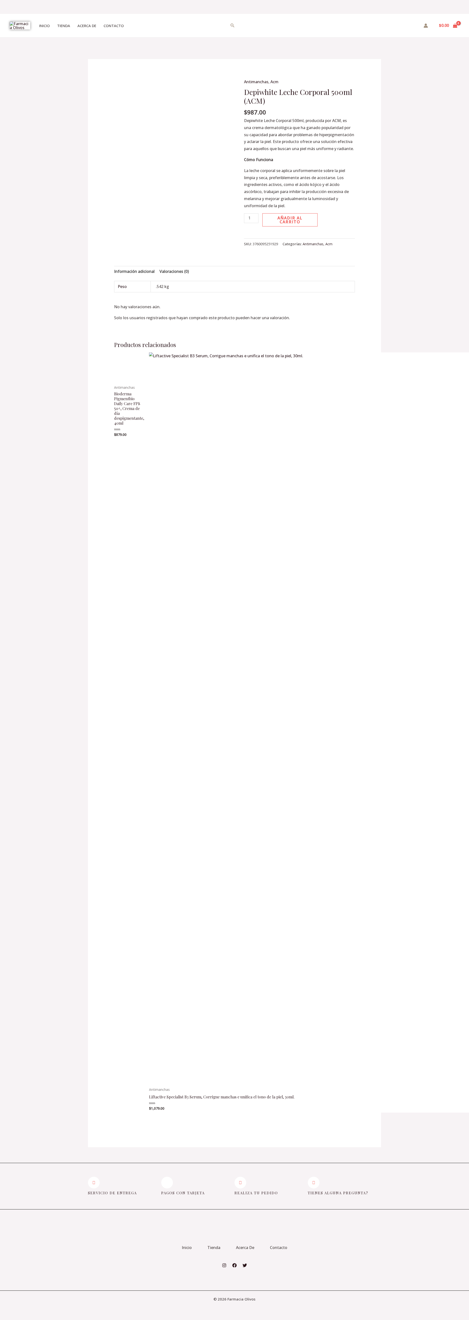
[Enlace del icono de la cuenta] (426, 25)
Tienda (63, 25)
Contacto (114, 25)
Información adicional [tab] (134, 271)
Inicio (44, 25)
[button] (247, 235)
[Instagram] (224, 1265)
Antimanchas (256, 81)
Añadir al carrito (289, 220)
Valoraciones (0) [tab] (174, 271)
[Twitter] (245, 1265)
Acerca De (86, 25)
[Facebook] (234, 1265)
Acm (274, 81)
